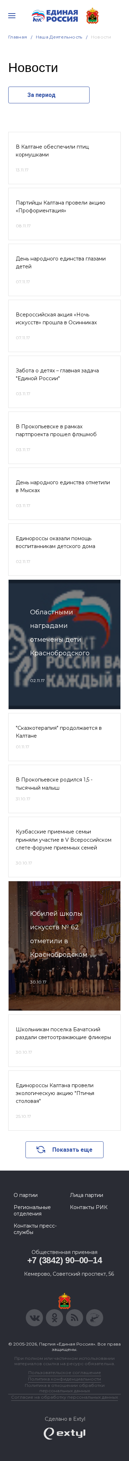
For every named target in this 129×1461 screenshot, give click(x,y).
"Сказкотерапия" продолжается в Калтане (59, 732)
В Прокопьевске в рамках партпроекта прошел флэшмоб (56, 430)
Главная (17, 37)
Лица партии (86, 1195)
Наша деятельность (59, 37)
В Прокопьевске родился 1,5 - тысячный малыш (54, 783)
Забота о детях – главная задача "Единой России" (57, 374)
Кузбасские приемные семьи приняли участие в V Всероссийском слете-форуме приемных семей (63, 839)
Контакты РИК (89, 1207)
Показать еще (72, 1149)
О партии (26, 1195)
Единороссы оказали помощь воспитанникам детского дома (55, 542)
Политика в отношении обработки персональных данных (65, 1388)
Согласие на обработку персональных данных (64, 1397)
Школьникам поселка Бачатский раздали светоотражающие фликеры (63, 1033)
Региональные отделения (32, 1210)
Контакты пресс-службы (35, 1229)
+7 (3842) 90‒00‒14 (64, 1260)
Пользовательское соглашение (64, 1372)
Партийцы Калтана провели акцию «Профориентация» (60, 207)
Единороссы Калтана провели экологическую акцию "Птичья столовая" (55, 1093)
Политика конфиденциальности (64, 1379)
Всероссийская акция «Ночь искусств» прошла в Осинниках (56, 318)
